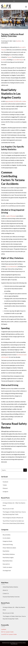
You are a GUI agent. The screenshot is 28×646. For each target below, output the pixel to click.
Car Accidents (6, 538)
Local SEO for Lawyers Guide (9, 634)
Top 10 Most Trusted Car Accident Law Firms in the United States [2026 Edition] (13, 522)
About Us (5, 590)
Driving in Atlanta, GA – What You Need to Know (14, 504)
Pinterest (5, 488)
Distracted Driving (8, 544)
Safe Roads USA (8, 642)
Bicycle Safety (6, 534)
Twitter (5, 485)
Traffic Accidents (7, 567)
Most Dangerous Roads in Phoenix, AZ (13, 517)
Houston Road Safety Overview (11, 596)
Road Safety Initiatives (9, 554)
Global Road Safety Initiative (10, 587)
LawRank (3, 629)
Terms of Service (14, 643)
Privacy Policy (22, 642)
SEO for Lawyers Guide (7, 632)
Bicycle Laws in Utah (8, 508)
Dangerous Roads (7, 541)
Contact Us (6, 593)
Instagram (5, 491)
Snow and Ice (6, 564)
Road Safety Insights (8, 557)
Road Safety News (8, 560)
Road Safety (18, 41)
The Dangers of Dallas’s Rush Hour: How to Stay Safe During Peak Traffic (14, 513)
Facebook (5, 481)
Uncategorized (7, 570)
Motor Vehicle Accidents (9, 547)
